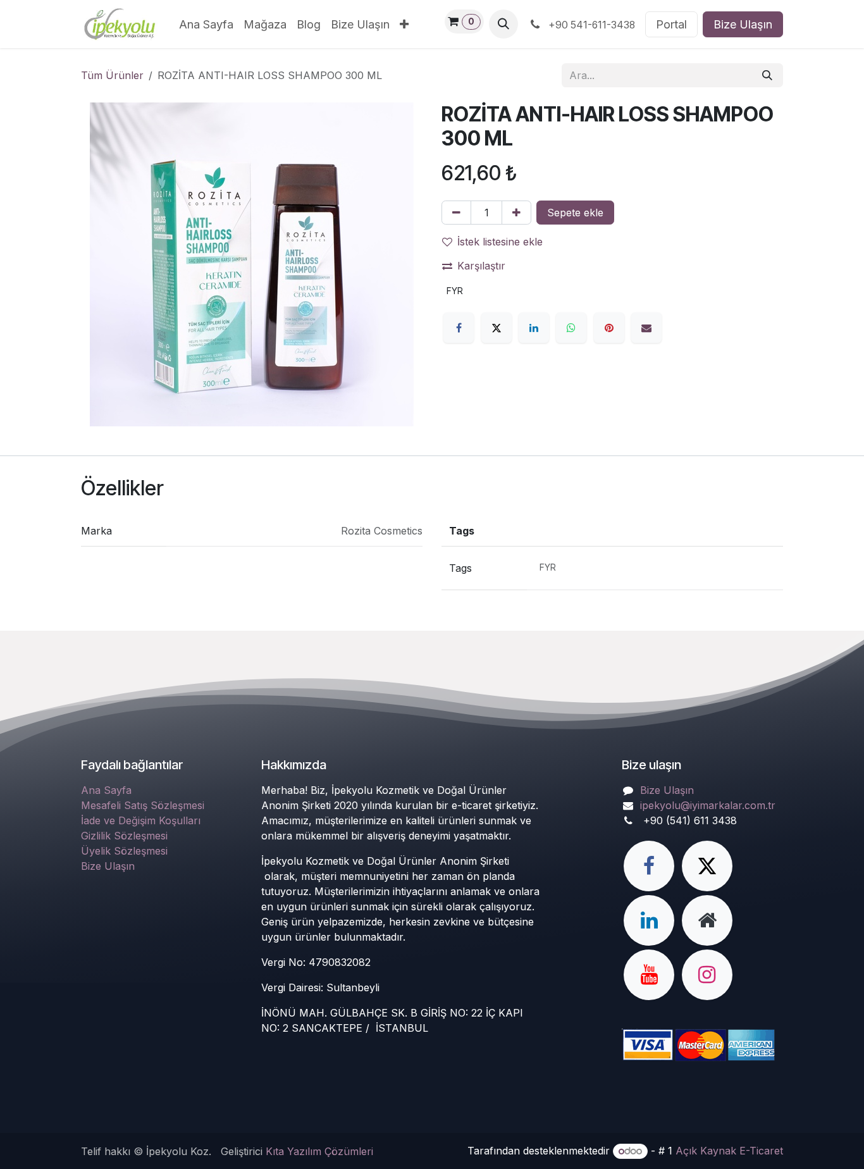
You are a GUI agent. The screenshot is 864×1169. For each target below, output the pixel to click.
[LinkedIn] (534, 327)
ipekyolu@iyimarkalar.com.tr (707, 805)
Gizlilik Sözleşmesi (124, 835)
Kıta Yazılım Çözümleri (319, 1151)
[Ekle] (516, 213)
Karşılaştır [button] (481, 265)
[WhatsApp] (571, 327)
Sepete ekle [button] (575, 212)
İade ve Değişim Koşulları (141, 820)
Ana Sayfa (106, 790)
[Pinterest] (609, 327)
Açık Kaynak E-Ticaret (729, 1150)
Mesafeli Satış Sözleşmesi (142, 805)
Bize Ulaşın (742, 24)
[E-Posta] (646, 327)
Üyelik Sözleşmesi (124, 850)
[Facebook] (458, 327)
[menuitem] (206, 24)
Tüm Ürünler (112, 75)
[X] (496, 327)
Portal (671, 24)
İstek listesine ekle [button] (500, 241)
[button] (503, 24)
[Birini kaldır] (456, 213)
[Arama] (767, 75)
